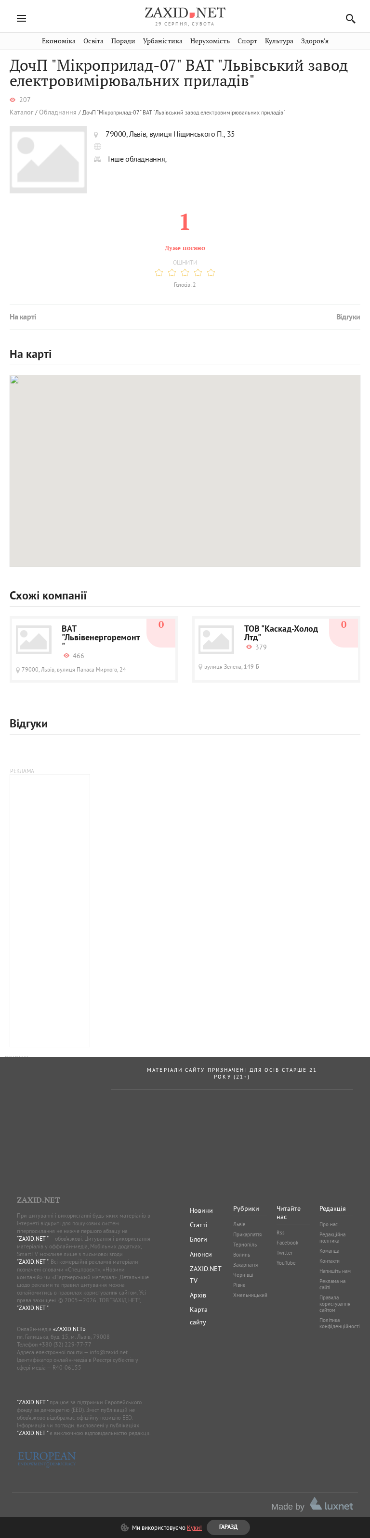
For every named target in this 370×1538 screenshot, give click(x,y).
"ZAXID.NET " (32, 1238)
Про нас (328, 1224)
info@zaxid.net (109, 1352)
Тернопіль (245, 1244)
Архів (198, 1295)
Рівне (239, 1285)
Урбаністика (163, 41)
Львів (239, 1224)
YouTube (286, 1262)
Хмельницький (250, 1295)
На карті (23, 317)
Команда (329, 1250)
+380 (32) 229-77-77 (65, 1344)
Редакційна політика (332, 1237)
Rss (281, 1232)
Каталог (21, 112)
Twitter (285, 1252)
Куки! (194, 1527)
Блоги (198, 1239)
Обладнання (58, 112)
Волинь (241, 1254)
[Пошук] (348, 18)
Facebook (287, 1242)
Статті (199, 1224)
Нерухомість (210, 41)
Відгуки (348, 317)
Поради (123, 41)
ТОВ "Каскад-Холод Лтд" (281, 634)
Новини (201, 1210)
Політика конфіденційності (339, 1323)
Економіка (59, 41)
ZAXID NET (185, 12)
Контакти (329, 1261)
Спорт (247, 41)
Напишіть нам (335, 1271)
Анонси (201, 1254)
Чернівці (243, 1274)
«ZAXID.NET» (69, 1329)
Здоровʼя (315, 41)
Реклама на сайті (332, 1284)
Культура (279, 41)
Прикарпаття (247, 1234)
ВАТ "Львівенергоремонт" (101, 638)
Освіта (93, 41)
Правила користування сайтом (334, 1303)
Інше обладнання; (137, 159)
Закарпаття (245, 1264)
